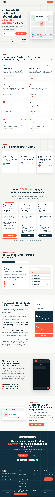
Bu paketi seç (10, 235)
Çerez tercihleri (44, 492)
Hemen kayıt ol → (44, 335)
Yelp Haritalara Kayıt (22, 481)
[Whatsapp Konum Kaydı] (40, 125)
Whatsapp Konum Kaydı (23, 486)
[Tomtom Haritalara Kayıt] (40, 90)
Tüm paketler (49, 59)
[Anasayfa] (4, 2)
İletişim (34, 2)
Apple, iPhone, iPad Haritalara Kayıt (24, 477)
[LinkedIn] (5, 480)
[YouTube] (11, 480)
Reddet (34, 494)
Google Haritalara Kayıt (36, 424)
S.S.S (31, 2)
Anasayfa (12, 2)
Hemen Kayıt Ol (23, 455)
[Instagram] (3, 480)
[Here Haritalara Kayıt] (40, 108)
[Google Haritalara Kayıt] (14, 71)
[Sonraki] (52, 147)
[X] (8, 480)
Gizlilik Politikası (20, 491)
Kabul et (20, 494)
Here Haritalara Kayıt (22, 483)
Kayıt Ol (50, 2)
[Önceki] (49, 147)
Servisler (17, 2)
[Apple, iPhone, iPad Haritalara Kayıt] (14, 90)
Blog (27, 2)
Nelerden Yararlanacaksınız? (22, 262)
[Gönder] (48, 388)
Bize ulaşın (33, 455)
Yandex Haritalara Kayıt (23, 474)
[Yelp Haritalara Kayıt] (14, 108)
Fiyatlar (23, 2)
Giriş (45, 2)
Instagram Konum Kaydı (23, 485)
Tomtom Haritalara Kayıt (23, 479)
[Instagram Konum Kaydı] (14, 125)
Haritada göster (20, 33)
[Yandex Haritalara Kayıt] (40, 71)
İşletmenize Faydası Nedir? (8, 262)
